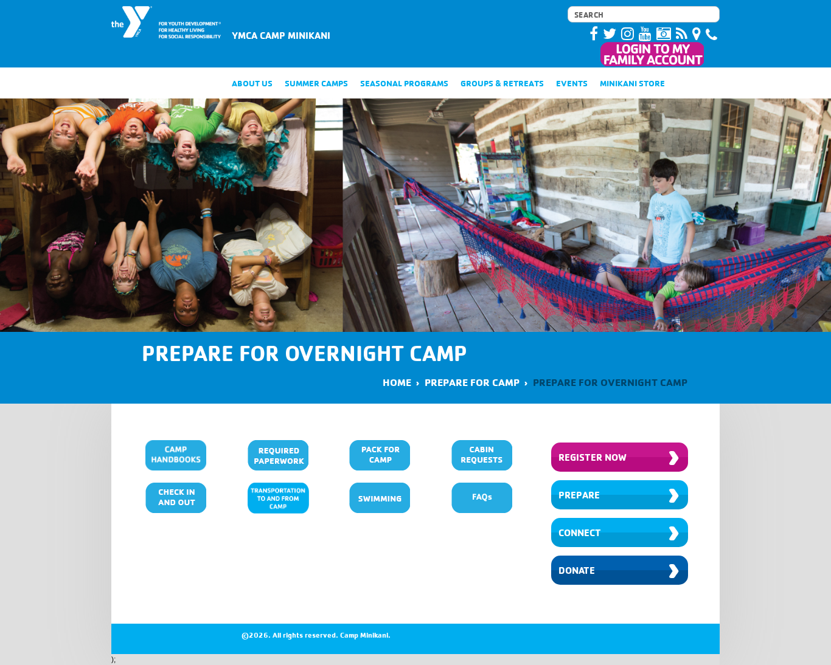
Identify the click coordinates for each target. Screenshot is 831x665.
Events (572, 83)
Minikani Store (632, 83)
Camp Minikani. (365, 634)
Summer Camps (316, 83)
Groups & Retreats (502, 83)
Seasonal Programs (404, 83)
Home (397, 382)
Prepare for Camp (472, 382)
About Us (252, 83)
